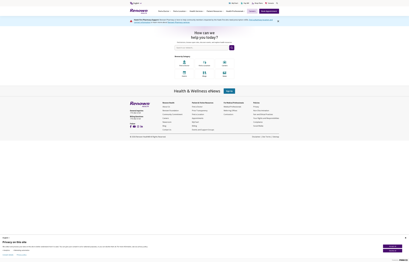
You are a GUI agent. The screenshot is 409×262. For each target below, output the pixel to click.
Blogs (204, 76)
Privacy (256, 107)
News (225, 76)
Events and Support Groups (203, 130)
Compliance (258, 122)
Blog (164, 126)
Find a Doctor (163, 11)
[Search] (277, 3)
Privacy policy (22, 255)
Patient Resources (214, 11)
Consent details (8, 255)
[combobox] (201, 47)
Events (184, 76)
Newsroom (167, 122)
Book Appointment (269, 11)
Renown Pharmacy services (179, 22)
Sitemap (276, 137)
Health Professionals (234, 11)
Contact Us (167, 130)
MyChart (235, 3)
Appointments (197, 118)
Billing (194, 126)
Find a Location (179, 11)
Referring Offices (230, 110)
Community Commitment (172, 114)
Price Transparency (199, 110)
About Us (166, 107)
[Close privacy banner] (405, 238)
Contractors (228, 114)
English (5, 238)
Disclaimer (256, 137)
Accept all (392, 246)
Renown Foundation (171, 110)
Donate (271, 3)
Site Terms (266, 137)
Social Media (258, 126)
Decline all (392, 251)
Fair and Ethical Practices (263, 114)
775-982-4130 (135, 119)
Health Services (196, 11)
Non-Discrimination (261, 110)
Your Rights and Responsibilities (266, 118)
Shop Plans (259, 3)
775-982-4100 (135, 113)
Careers (252, 11)
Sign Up (229, 91)
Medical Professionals (232, 107)
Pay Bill (246, 3)
